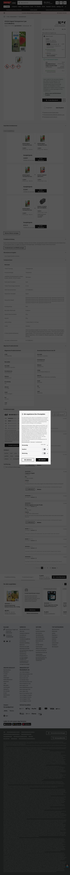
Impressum (33, 442)
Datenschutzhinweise (26, 442)
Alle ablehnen (28, 460)
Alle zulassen (42, 460)
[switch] (44, 449)
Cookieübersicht (39, 442)
